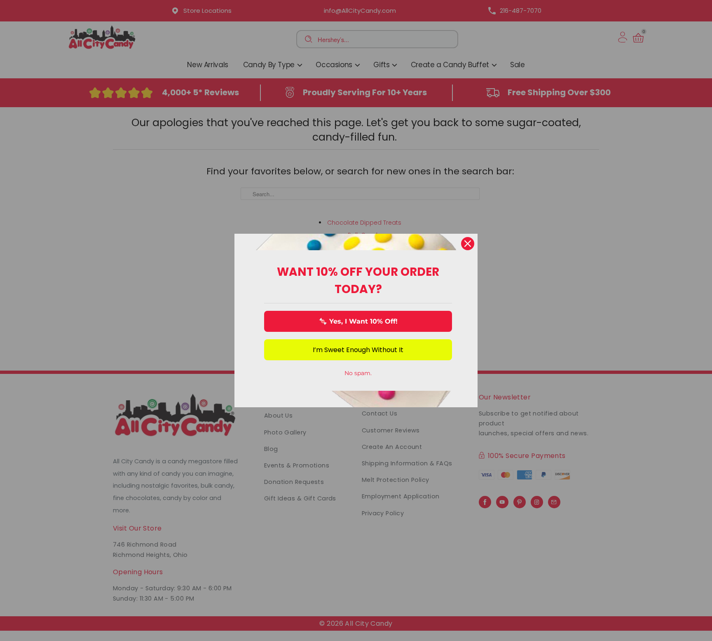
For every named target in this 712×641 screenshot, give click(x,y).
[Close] (468, 244)
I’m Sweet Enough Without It (358, 350)
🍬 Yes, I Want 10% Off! (358, 321)
